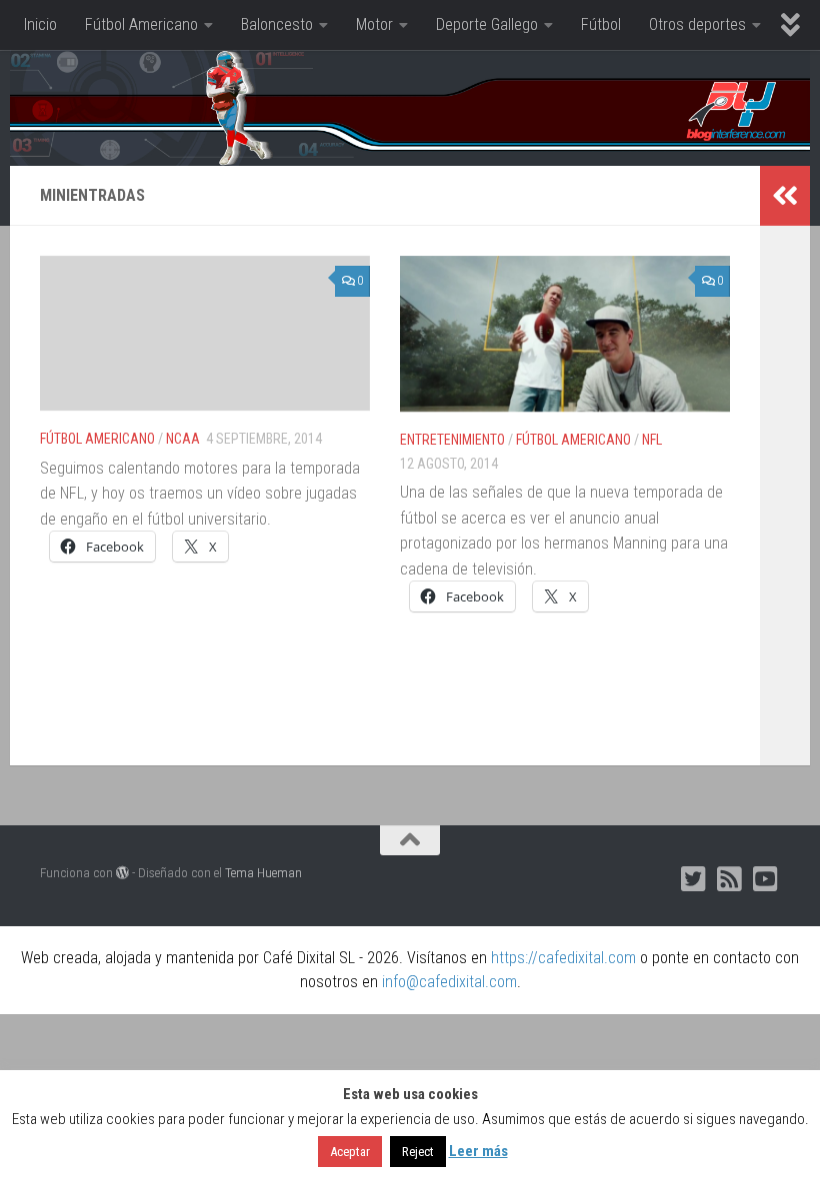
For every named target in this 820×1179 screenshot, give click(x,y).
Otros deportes (697, 24)
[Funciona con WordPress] (122, 872)
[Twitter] (694, 879)
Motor (374, 24)
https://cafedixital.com (563, 957)
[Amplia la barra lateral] (785, 196)
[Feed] (730, 879)
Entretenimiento (452, 440)
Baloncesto (277, 24)
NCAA (183, 439)
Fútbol (601, 24)
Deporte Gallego (487, 24)
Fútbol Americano (141, 24)
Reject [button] (418, 1151)
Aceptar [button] (350, 1151)
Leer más (478, 1151)
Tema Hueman (263, 872)
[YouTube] (766, 879)
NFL (652, 440)
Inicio (40, 24)
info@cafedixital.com (449, 981)
